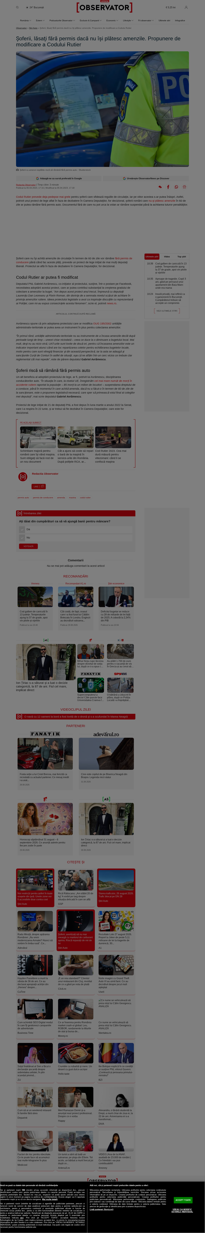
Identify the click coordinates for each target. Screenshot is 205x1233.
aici (22, 1218)
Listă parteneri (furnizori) (101, 1209)
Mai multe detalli (50, 1199)
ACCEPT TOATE (183, 1200)
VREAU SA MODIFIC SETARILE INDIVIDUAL (182, 1210)
